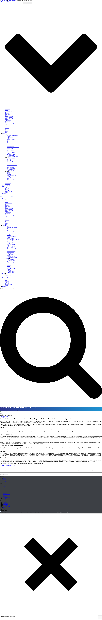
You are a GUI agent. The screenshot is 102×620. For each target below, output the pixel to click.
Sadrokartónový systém (10, 123)
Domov (3, 106)
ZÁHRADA (7, 250)
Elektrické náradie (11, 168)
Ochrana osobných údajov (54, 512)
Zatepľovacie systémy (11, 143)
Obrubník (7, 128)
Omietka (6, 125)
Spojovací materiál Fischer (12, 156)
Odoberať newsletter (5, 1)
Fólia (6, 122)
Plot (5, 129)
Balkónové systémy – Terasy (13, 147)
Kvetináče (9, 160)
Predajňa (7, 188)
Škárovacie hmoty (11, 178)
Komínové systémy (11, 139)
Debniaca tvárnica (8, 111)
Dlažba (6, 127)
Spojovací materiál (11, 154)
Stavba (4, 478)
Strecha (8, 140)
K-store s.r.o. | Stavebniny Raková (9, 465)
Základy (8, 136)
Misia (6, 187)
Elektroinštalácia (10, 150)
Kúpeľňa (6, 132)
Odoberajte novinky (4, 3)
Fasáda (8, 144)
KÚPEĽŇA (7, 263)
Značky (6, 192)
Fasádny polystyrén (9, 116)
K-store (3, 186)
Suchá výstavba (10, 146)
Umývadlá (9, 177)
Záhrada (4, 479)
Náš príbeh (7, 190)
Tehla (6, 112)
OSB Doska (7, 124)
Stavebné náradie (11, 167)
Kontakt (4, 193)
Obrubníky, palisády (11, 164)
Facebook (5, 505)
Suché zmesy (7, 114)
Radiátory (9, 174)
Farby (8, 149)
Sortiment (4, 133)
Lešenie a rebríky (10, 170)
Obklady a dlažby (10, 179)
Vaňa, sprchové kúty (11, 175)
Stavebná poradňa (8, 191)
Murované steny (10, 137)
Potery (8, 141)
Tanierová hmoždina (9, 117)
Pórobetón (7, 113)
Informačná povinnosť (65, 512)
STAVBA (6, 226)
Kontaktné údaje (6, 503)
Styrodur (6, 119)
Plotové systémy (10, 161)
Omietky (9, 142)
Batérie (8, 173)
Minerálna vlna (8, 120)
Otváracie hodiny (6, 504)
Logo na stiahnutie (6, 506)
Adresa (4, 502)
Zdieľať (2, 417)
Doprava (6, 181)
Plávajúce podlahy (11, 152)
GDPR (4, 507)
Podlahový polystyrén (9, 118)
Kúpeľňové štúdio (6, 185)
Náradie (6, 131)
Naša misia (5, 491)
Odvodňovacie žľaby (11, 158)
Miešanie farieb (8, 183)
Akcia (3, 107)
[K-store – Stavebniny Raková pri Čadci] (11, 196)
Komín (6, 115)
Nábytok (9, 172)
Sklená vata (7, 121)
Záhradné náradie (11, 169)
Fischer (6, 130)
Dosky (8, 153)
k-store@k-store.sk (12, 0)
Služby (3, 180)
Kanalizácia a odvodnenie (12, 135)
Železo (6, 110)
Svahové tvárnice (10, 159)
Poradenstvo (7, 184)
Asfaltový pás (7, 109)
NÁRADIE (7, 258)
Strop (8, 138)
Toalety (8, 176)
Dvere (8, 151)
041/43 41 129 (4, 0)
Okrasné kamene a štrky (12, 165)
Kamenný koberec (11, 155)
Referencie (7, 189)
